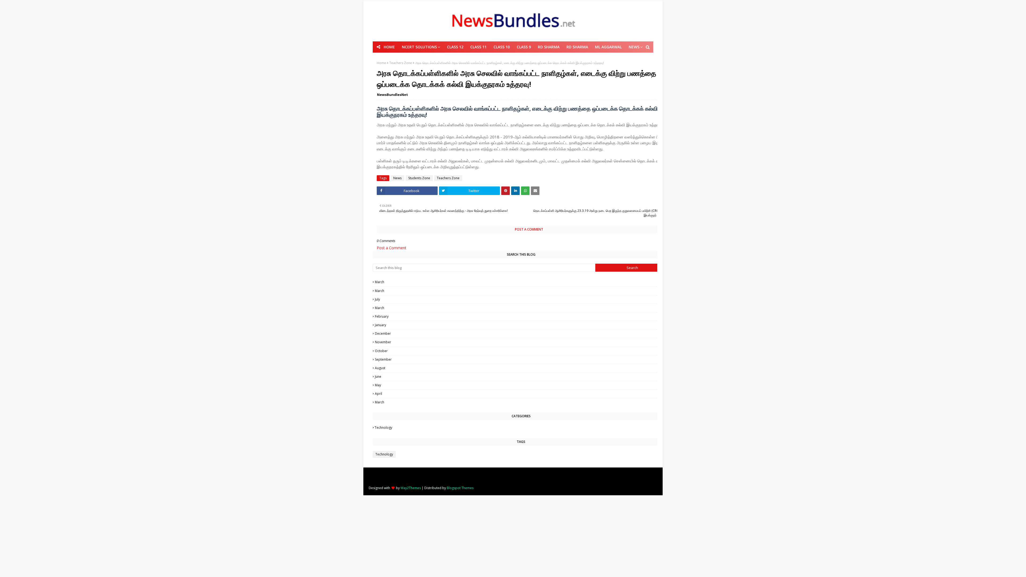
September (521, 359)
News (397, 178)
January (522, 325)
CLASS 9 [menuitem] (524, 46)
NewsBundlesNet (392, 94)
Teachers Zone (400, 63)
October (521, 351)
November (521, 342)
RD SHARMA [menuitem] (548, 46)
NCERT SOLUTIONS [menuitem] (419, 46)
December (522, 333)
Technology (521, 427)
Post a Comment (391, 247)
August (522, 368)
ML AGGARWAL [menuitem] (608, 46)
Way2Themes (411, 488)
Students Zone (419, 178)
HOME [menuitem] (389, 46)
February (522, 316)
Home (381, 63)
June (522, 376)
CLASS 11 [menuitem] (478, 46)
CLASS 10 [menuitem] (501, 46)
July (521, 299)
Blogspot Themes (460, 488)
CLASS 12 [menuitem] (455, 46)
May (522, 385)
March (521, 282)
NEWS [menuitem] (634, 46)
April (521, 393)
